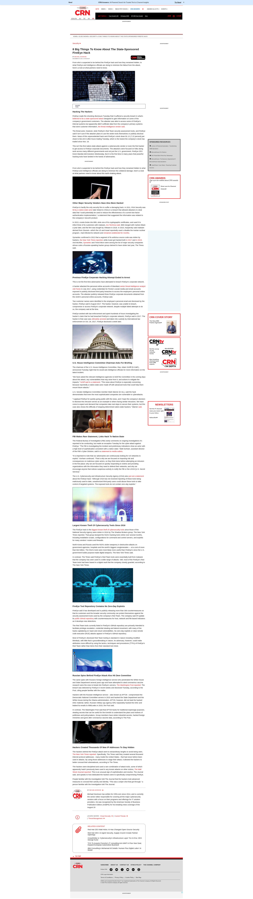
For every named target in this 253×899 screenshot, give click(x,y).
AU (80, 19)
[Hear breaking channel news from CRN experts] (169, 363)
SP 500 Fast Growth (137, 16)
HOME (75, 36)
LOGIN (179, 16)
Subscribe (152, 417)
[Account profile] (174, 16)
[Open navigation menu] (97, 9)
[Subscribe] (169, 422)
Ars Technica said (113, 225)
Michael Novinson (80, 56)
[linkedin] (116, 869)
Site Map (138, 877)
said (140, 407)
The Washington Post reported (129, 685)
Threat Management (95, 818)
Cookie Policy (129, 877)
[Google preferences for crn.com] (138, 57)
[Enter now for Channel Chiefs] (156, 196)
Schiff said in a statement (90, 382)
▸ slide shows (82, 36)
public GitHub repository (84, 619)
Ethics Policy (136, 865)
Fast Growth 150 (113, 16)
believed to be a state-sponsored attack (88, 119)
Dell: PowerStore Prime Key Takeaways (162, 155)
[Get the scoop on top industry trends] (169, 352)
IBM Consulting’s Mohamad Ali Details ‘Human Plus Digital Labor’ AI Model (114, 849)
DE (84, 19)
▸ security (92, 36)
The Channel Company (151, 865)
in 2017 (129, 240)
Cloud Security (105, 816)
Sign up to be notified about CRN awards (163, 180)
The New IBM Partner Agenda (154, 322)
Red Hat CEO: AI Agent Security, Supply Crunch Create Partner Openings (113, 834)
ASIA (73, 19)
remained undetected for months (116, 233)
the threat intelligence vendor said (111, 127)
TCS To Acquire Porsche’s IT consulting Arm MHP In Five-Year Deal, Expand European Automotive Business (115, 844)
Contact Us (124, 865)
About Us (114, 865)
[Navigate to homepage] (82, 16)
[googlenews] (133, 869)
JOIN (169, 16)
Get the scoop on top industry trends (154, 351)
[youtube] (127, 869)
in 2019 (139, 240)
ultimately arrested (99, 319)
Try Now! (178, 2)
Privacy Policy (119, 877)
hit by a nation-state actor (83, 210)
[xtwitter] (122, 869)
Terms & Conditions (107, 877)
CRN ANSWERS (135, 9)
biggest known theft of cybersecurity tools (108, 530)
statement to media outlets (112, 451)
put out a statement (136, 476)
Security (76, 43)
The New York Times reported (84, 754)
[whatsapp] (138, 869)
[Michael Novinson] (78, 799)
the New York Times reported (91, 240)
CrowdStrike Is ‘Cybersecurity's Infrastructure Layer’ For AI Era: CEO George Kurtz (115, 839)
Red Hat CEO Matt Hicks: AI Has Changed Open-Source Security (113, 830)
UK (89, 19)
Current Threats (120, 816)
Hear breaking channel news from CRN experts (154, 362)
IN (76, 19)
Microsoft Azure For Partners (158, 152)
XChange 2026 (125, 16)
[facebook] (111, 869)
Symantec (87, 243)
